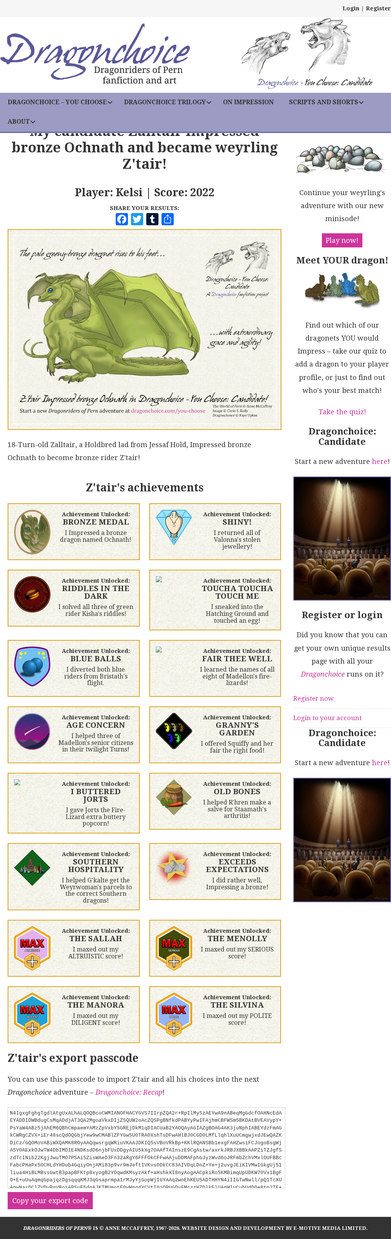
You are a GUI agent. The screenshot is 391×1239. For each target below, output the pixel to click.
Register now (313, 698)
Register (378, 8)
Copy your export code (50, 1201)
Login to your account (327, 718)
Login (351, 8)
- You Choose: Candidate (314, 83)
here (380, 461)
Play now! (342, 240)
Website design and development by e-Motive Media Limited (274, 1228)
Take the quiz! (342, 412)
